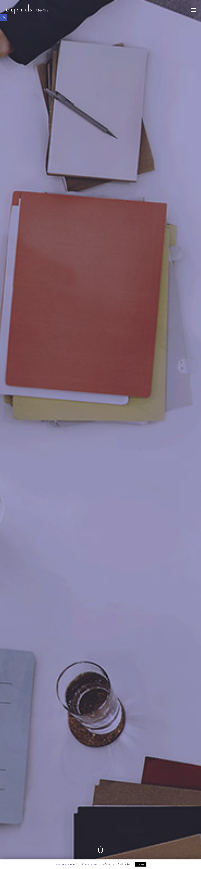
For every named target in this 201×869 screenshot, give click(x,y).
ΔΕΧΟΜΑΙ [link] (140, 864)
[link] (3, 17)
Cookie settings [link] (124, 864)
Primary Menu (193, 10)
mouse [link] (101, 849)
